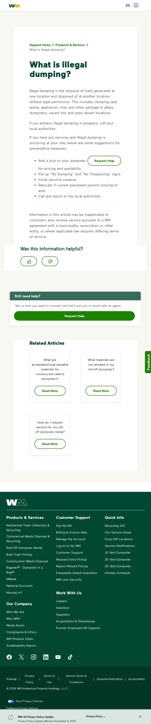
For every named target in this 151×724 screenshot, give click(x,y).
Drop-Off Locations (119, 539)
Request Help (104, 161)
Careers (61, 601)
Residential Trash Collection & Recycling (28, 527)
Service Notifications (120, 545)
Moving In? (14, 592)
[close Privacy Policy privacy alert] (140, 717)
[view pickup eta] (128, 5)
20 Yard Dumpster (118, 559)
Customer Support (69, 552)
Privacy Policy (94, 716)
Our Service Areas (118, 532)
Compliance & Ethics (21, 632)
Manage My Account (71, 539)
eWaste (11, 579)
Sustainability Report (21, 645)
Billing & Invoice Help (71, 532)
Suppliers (63, 614)
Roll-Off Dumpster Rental (24, 547)
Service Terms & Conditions (76, 679)
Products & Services (70, 44)
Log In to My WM (68, 545)
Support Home (40, 44)
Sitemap (11, 679)
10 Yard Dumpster (118, 552)
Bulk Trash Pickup (19, 554)
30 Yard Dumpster (118, 566)
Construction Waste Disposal (27, 561)
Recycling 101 (115, 525)
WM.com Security (69, 579)
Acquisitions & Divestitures (75, 621)
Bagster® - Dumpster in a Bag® (24, 569)
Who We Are (15, 612)
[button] (136, 5)
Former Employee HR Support (78, 628)
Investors (62, 607)
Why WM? (13, 618)
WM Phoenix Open (19, 638)
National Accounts (19, 585)
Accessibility (136, 679)
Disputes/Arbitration (110, 679)
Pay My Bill (64, 525)
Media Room (15, 625)
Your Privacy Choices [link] (29, 701)
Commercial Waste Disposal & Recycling (28, 538)
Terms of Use (49, 679)
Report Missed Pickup (72, 566)
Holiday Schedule (117, 573)
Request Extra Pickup (71, 559)
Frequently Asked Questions (76, 573)
